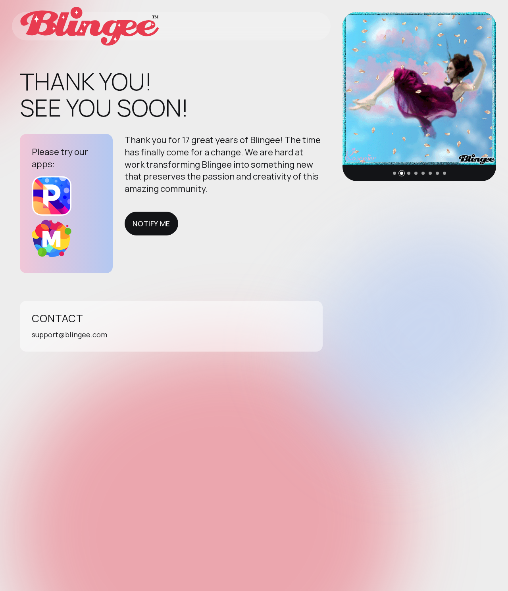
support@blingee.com (69, 334)
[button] (394, 173)
